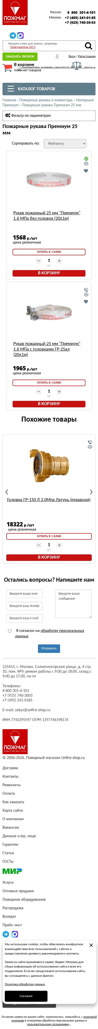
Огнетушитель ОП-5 (22, 47)
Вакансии (11, 828)
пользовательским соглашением (48, 1024)
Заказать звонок (20, 57)
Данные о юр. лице (19, 836)
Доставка (10, 768)
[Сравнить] (86, 163)
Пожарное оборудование (24, 900)
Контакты (11, 777)
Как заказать (13, 802)
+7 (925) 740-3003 (17, 696)
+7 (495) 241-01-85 (80, 18)
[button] (6, 492)
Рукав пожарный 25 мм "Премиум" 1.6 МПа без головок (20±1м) (46, 216)
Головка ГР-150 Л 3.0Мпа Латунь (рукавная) (48, 500)
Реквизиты (12, 785)
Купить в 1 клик (49, 252)
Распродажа (13, 908)
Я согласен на (49, 633)
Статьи (8, 853)
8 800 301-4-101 (81, 13)
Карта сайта (13, 811)
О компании (13, 819)
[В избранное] (86, 171)
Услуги (8, 883)
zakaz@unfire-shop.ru (32, 710)
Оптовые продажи (18, 891)
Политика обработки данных (25, 984)
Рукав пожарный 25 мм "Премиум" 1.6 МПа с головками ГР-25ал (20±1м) (46, 349)
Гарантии (10, 845)
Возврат (9, 917)
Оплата (9, 794)
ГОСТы (8, 862)
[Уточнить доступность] (86, 290)
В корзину (49, 273)
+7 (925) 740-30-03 (80, 23)
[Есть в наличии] (86, 159)
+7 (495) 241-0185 (17, 700)
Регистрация (86, 56)
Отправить (49, 648)
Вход (72, 56)
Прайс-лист (12, 925)
